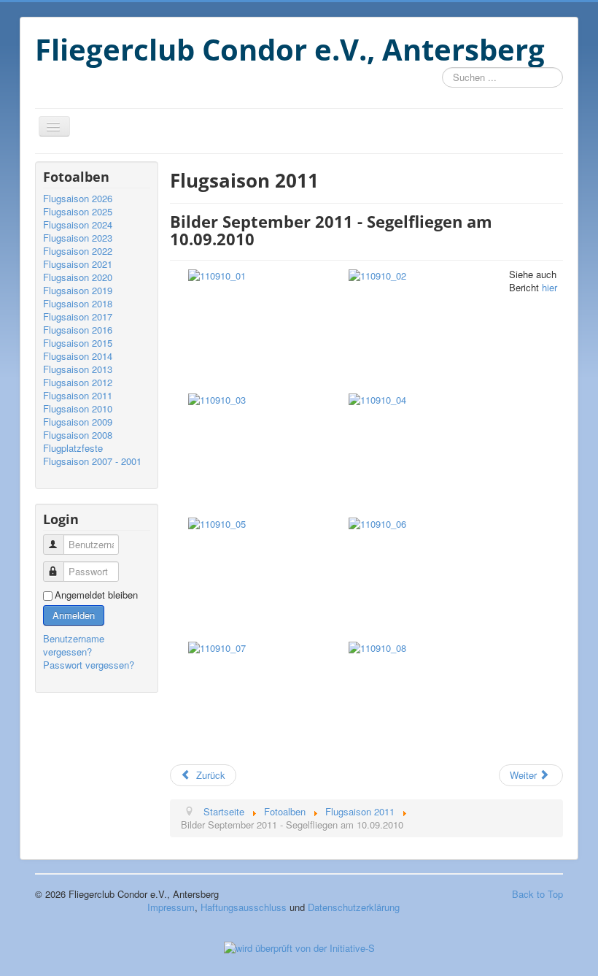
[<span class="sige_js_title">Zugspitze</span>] (377, 522)
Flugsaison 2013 (77, 369)
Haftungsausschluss (244, 907)
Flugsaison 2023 (77, 238)
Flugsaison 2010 (77, 408)
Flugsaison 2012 (77, 382)
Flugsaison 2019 (77, 290)
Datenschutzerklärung (354, 907)
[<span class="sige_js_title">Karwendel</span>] (217, 274)
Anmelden (74, 615)
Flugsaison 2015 (77, 343)
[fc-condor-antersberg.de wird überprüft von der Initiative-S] (299, 946)
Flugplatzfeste (73, 448)
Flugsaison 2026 (77, 198)
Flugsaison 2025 (77, 211)
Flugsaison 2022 (77, 251)
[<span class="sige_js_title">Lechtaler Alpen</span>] (377, 274)
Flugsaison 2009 (77, 422)
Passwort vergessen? (88, 665)
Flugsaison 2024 (77, 224)
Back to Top (537, 894)
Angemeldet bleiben (96, 595)
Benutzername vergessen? (73, 644)
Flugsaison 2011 (77, 395)
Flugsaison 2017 (77, 316)
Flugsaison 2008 (77, 435)
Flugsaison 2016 (77, 330)
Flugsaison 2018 (77, 303)
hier (549, 287)
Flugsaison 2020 (77, 277)
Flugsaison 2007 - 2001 (92, 461)
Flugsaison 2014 (77, 356)
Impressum (171, 907)
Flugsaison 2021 (77, 264)
